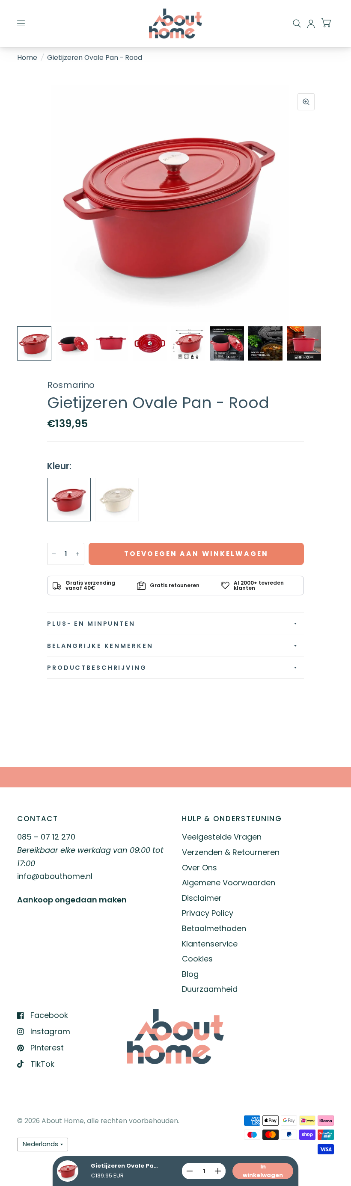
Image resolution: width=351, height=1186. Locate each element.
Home (27, 57)
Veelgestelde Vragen (222, 836)
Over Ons (199, 867)
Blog (190, 974)
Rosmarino (71, 385)
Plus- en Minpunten (91, 623)
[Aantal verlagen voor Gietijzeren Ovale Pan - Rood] (54, 554)
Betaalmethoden (214, 928)
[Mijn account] (311, 23)
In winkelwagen (263, 1171)
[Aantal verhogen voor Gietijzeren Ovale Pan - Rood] (77, 554)
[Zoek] (297, 23)
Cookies (197, 958)
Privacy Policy (207, 913)
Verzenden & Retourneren (231, 852)
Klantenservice (210, 943)
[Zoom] (306, 101)
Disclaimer (202, 898)
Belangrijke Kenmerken (100, 646)
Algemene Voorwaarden (228, 882)
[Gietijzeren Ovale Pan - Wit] (117, 499)
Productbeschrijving (97, 667)
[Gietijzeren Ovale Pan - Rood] (69, 499)
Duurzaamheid (210, 989)
